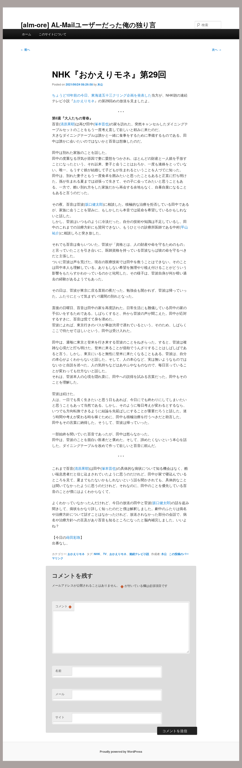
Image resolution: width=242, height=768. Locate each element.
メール (60, 694)
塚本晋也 (102, 123)
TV (105, 554)
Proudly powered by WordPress (121, 751)
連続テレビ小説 (139, 554)
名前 (58, 670)
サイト (60, 717)
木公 (100, 84)
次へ (216, 49)
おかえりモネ (84, 100)
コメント (63, 606)
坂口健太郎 (94, 204)
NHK (97, 554)
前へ (25, 49)
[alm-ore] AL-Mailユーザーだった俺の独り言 (88, 24)
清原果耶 (67, 123)
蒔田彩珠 (73, 537)
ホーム (26, 34)
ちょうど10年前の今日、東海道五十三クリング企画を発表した (101, 95)
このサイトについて (52, 34)
